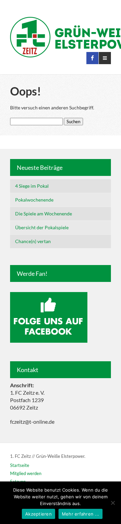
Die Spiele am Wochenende (43, 213)
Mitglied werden (25, 473)
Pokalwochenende (34, 200)
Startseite (19, 465)
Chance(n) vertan (33, 241)
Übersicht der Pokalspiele (42, 227)
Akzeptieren (38, 514)
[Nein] (112, 502)
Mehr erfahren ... (80, 514)
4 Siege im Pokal (32, 186)
